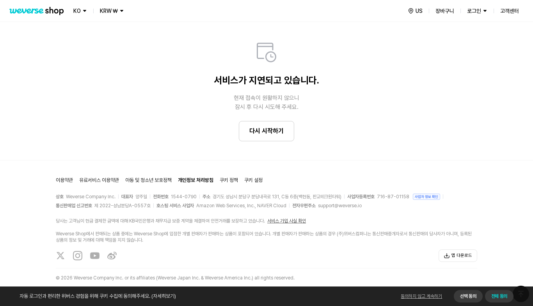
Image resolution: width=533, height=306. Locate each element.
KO (77, 11)
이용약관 (64, 180)
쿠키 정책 (229, 180)
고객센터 (509, 11)
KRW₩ (109, 11)
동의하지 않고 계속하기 (421, 296)
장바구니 (444, 11)
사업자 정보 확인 (426, 196)
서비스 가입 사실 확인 (286, 221)
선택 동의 (468, 296)
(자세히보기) (163, 296)
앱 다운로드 (461, 255)
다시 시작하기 (266, 131)
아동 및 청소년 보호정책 (148, 180)
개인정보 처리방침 (195, 180)
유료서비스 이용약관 (99, 180)
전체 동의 (499, 296)
